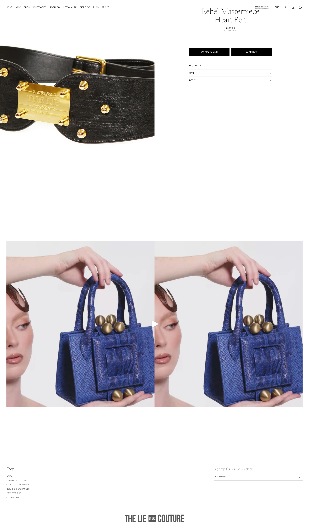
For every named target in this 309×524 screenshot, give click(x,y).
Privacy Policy (14, 493)
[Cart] (300, 7)
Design (193, 80)
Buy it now (251, 52)
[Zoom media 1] (77, 96)
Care (191, 73)
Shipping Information (17, 484)
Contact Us (12, 497)
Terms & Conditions (16, 480)
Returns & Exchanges (17, 489)
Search (10, 476)
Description (195, 65)
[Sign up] (299, 476)
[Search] (286, 7)
